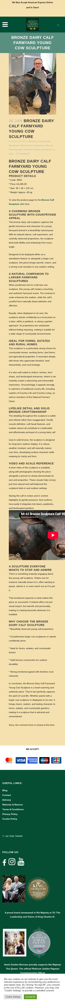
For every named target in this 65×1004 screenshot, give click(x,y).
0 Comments (23, 153)
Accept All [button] (30, 997)
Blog (4, 790)
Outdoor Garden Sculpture (37, 149)
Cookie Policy (9, 819)
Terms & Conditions (13, 809)
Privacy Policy (10, 814)
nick (11, 153)
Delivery (6, 800)
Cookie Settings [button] (13, 997)
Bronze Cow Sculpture (32, 145)
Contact (6, 795)
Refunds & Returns (12, 804)
